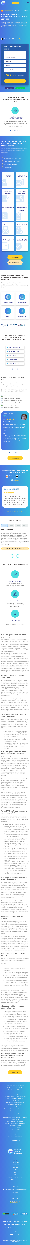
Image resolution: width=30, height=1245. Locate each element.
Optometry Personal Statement (15, 1136)
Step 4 (24, 525)
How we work (15, 1165)
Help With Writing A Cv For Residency (15, 1098)
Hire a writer (15, 257)
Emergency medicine (18, 1228)
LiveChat (10, 88)
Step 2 (11, 525)
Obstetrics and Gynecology (9, 1231)
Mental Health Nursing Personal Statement (15, 1134)
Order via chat (16, 262)
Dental (17, 1234)
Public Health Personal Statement (15, 1129)
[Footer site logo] (15, 1151)
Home (15, 1160)
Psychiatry (24, 1221)
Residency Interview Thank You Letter (15, 1106)
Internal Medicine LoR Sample (15, 1090)
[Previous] (12, 556)
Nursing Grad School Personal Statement (15, 1085)
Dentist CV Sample (15, 1119)
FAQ (15, 1172)
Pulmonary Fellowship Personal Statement (15, 1123)
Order (15, 3)
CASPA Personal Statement (15, 1125)
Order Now (15, 1072)
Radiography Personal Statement (15, 1127)
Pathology (17, 1221)
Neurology (7, 1224)
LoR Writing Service (15, 1100)
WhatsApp (21, 88)
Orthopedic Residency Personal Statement (15, 1102)
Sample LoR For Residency (15, 1115)
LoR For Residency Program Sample (15, 1094)
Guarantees (15, 1162)
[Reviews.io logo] (11, 39)
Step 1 (4, 525)
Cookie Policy (15, 1192)
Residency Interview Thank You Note (15, 1087)
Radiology (5, 1221)
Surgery (11, 1221)
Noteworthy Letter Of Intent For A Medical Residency (15, 1117)
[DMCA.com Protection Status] (6, 1214)
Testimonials (15, 1167)
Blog (15, 1174)
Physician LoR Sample (15, 1111)
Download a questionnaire (15, 549)
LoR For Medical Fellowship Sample (15, 1092)
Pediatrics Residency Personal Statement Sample (15, 1108)
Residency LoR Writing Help (15, 1113)
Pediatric (12, 1234)
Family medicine (15, 1224)
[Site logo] (3, 3)
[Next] (17, 556)
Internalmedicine (22, 1231)
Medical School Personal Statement (15, 1121)
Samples (15, 1170)
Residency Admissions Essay (15, 1104)
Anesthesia (8, 1228)
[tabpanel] (15, 117)
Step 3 (18, 525)
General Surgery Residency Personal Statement (15, 1096)
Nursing (23, 1224)
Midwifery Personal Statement (15, 1132)
